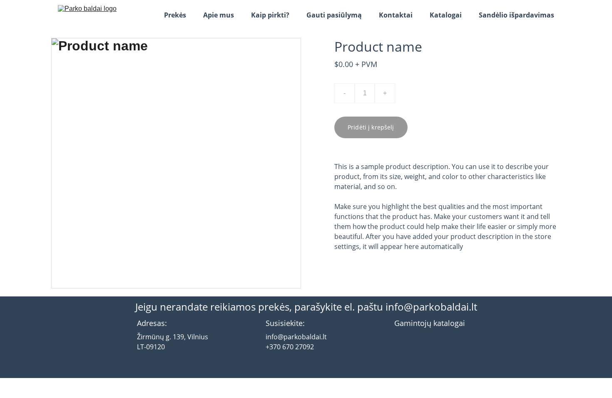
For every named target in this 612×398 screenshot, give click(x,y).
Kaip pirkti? (270, 15)
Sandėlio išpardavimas (516, 15)
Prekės (175, 15)
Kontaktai (396, 15)
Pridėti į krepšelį (371, 127)
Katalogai (446, 15)
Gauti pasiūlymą (334, 15)
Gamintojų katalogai (429, 323)
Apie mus (218, 15)
